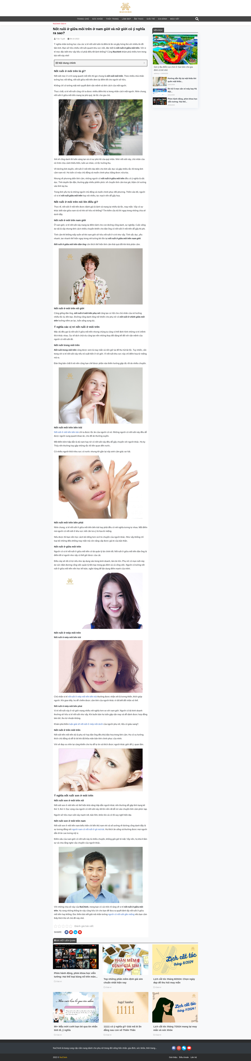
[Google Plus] (179, 1048)
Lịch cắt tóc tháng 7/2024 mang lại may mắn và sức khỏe (175, 1028)
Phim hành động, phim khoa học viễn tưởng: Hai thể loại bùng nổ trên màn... (76, 975)
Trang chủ (83, 19)
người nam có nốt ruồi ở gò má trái (88, 829)
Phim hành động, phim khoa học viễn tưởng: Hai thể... (182, 100)
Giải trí (151, 19)
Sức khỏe (97, 19)
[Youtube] (189, 1048)
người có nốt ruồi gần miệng (121, 914)
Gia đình (162, 19)
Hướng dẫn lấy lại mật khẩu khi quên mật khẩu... (182, 79)
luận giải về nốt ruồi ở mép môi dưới (86, 724)
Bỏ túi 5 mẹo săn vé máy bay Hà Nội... (182, 90)
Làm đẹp (126, 19)
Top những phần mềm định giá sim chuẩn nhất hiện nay (123, 981)
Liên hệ (194, 1057)
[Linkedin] (184, 1048)
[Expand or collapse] (144, 63)
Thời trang (112, 19)
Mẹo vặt (174, 19)
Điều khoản (184, 1057)
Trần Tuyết (60, 39)
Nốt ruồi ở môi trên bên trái (66, 432)
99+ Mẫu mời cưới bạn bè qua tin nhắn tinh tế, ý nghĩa (75, 1028)
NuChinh (56, 24)
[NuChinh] (125, 8)
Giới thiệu (173, 1057)
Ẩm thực (139, 19)
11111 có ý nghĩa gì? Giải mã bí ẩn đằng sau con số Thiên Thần (122, 1028)
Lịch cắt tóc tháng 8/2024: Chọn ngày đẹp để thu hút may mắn (174, 981)
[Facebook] (174, 1048)
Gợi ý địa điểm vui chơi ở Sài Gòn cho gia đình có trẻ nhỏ (173, 68)
